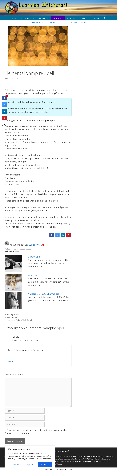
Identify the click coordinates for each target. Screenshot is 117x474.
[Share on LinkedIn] (4, 113)
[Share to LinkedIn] (63, 237)
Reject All (30, 464)
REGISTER (71, 18)
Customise (15, 464)
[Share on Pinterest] (68, 237)
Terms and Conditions (53, 469)
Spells (62, 22)
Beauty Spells (13, 314)
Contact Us (94, 18)
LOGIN (82, 18)
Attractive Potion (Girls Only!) (19, 320)
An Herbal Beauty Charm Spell (43, 293)
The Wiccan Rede (28, 18)
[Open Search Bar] (104, 18)
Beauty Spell (34, 256)
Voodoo (74, 22)
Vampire (32, 275)
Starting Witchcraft (37, 22)
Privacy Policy (67, 469)
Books (83, 22)
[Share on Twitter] (57, 237)
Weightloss (12, 317)
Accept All (44, 464)
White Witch (35, 244)
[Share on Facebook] (51, 237)
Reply (10, 361)
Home (14, 18)
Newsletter (58, 18)
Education (52, 22)
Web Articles (44, 18)
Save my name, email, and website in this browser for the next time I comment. (37, 432)
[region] (30, 457)
